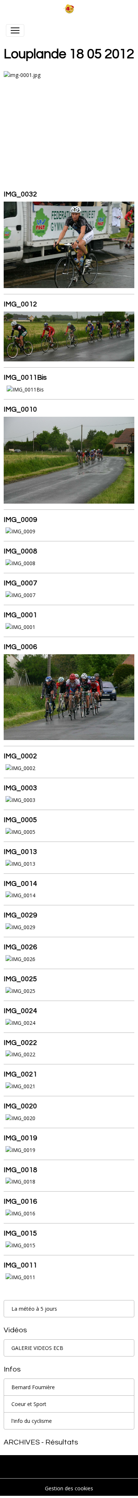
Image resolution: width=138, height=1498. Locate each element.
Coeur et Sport (28, 1404)
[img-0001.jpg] (69, 121)
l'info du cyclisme (31, 1420)
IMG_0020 (20, 1106)
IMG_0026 (20, 947)
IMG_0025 (20, 979)
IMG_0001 (20, 615)
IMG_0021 (20, 1074)
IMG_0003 (20, 788)
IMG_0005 (20, 820)
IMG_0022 (20, 1042)
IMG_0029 (20, 915)
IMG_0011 (20, 1265)
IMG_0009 (20, 519)
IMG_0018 (20, 1170)
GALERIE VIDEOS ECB (37, 1347)
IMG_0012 (20, 304)
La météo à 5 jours (34, 1308)
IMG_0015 (20, 1233)
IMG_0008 (20, 551)
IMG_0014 (20, 883)
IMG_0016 (20, 1201)
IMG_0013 (20, 851)
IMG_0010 (20, 409)
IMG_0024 (20, 1011)
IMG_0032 (20, 194)
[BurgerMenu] (15, 30)
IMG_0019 (20, 1138)
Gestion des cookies (69, 1488)
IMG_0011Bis (25, 377)
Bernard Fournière (33, 1387)
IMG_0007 (20, 583)
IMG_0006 (20, 647)
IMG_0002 (20, 756)
